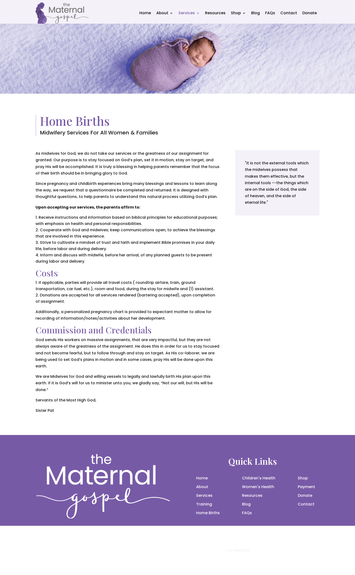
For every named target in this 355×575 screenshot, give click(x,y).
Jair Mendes (237, 550)
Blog (255, 13)
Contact (288, 13)
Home (145, 13)
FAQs (270, 13)
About (162, 13)
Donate (309, 13)
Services (186, 13)
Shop (236, 13)
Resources (215, 13)
